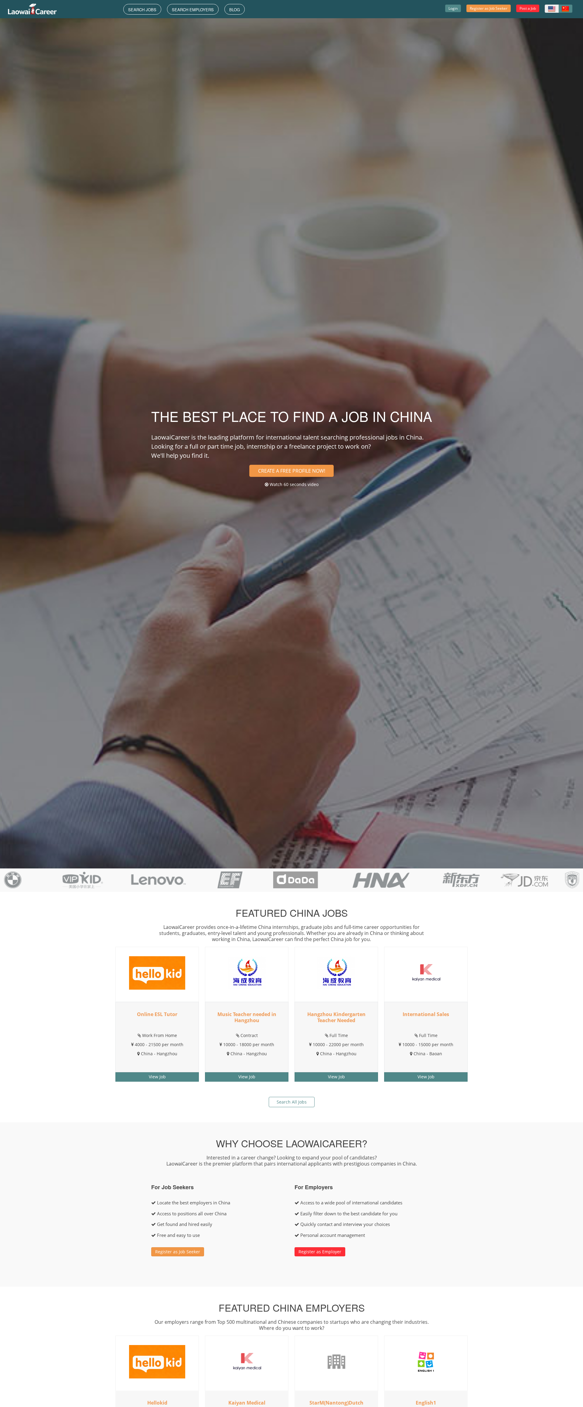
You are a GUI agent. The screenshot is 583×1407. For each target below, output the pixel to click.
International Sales (426, 1014)
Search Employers (193, 9)
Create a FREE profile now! (291, 470)
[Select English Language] (552, 9)
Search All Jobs (292, 1102)
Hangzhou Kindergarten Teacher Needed (336, 1017)
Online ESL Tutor (157, 1014)
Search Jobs (142, 9)
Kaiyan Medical (246, 1402)
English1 (426, 1402)
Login (453, 8)
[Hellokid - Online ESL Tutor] (157, 972)
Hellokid (157, 1402)
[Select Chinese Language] (565, 9)
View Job (157, 1077)
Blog (234, 9)
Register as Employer (319, 1252)
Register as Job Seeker (488, 8)
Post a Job (528, 8)
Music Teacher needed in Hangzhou (246, 1017)
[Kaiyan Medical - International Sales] (426, 972)
